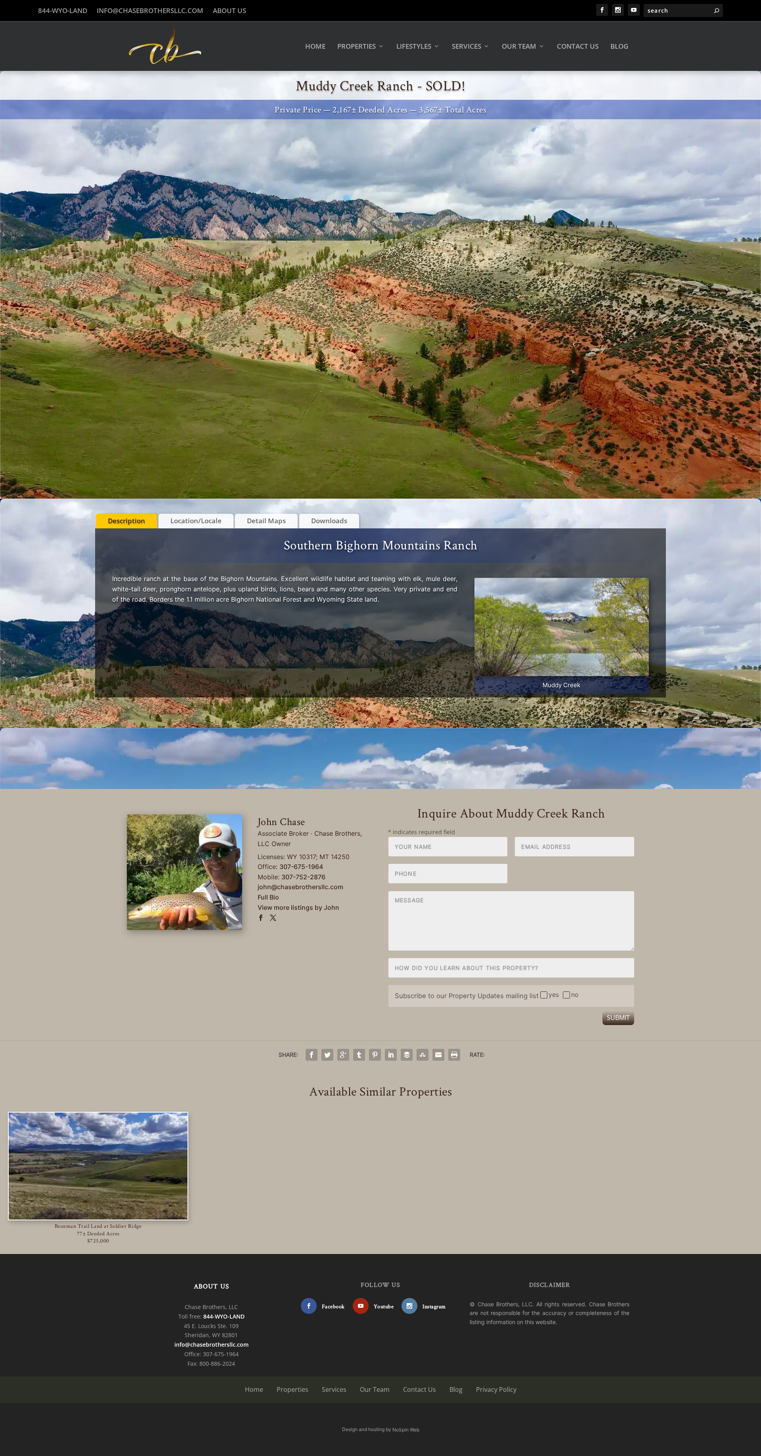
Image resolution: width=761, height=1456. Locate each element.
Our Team (519, 47)
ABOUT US (211, 1286)
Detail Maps (266, 520)
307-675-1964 (301, 867)
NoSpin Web (405, 1429)
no (575, 995)
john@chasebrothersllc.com (300, 887)
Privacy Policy (496, 1389)
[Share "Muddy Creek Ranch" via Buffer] (407, 1055)
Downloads (329, 520)
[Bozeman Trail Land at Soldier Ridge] (98, 1166)
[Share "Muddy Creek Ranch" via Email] (438, 1055)
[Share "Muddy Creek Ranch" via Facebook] (311, 1055)
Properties (356, 47)
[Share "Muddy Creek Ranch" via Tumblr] (359, 1055)
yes (554, 995)
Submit (618, 1017)
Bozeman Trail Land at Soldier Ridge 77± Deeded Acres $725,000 (98, 1233)
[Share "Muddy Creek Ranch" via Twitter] (327, 1055)
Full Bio (268, 897)
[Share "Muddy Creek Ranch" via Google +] (343, 1055)
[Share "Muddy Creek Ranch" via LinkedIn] (391, 1055)
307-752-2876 (303, 877)
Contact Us (577, 47)
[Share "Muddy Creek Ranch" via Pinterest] (375, 1055)
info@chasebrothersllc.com (150, 10)
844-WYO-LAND (62, 10)
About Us (229, 10)
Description (126, 520)
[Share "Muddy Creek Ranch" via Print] (454, 1055)
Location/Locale (196, 520)
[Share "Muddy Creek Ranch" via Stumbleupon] (422, 1055)
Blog (619, 47)
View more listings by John (298, 907)
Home (315, 47)
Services (466, 47)
